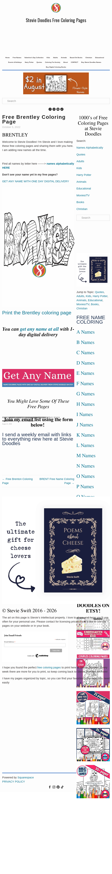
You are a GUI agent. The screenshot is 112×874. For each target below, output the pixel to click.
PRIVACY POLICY (13, 781)
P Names (85, 486)
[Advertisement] (56, 39)
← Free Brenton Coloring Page (17, 481)
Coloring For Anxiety (52, 62)
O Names (85, 476)
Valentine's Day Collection (34, 57)
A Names (85, 331)
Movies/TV (83, 195)
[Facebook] (50, 109)
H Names (85, 404)
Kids (48, 57)
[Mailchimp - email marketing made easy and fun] (38, 655)
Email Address (9, 642)
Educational (99, 57)
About (65, 62)
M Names (86, 455)
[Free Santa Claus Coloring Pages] (23, 414)
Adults (55, 57)
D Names (85, 362)
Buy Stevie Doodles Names (91, 62)
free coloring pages (49, 667)
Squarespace (26, 777)
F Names (85, 383)
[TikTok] (61, 109)
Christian (88, 57)
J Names (84, 424)
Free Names (17, 57)
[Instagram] (54, 109)
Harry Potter (29, 62)
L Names (85, 445)
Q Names (85, 496)
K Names (85, 434)
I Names (84, 414)
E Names (85, 373)
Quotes (39, 62)
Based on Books (76, 57)
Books (80, 202)
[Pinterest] (58, 109)
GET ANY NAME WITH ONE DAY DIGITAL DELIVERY (35, 181)
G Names (85, 393)
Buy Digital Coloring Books (56, 67)
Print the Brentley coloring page (36, 312)
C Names (85, 352)
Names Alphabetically (89, 147)
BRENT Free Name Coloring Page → (56, 481)
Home (7, 57)
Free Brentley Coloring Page (34, 119)
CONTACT (74, 62)
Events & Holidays (15, 62)
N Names (85, 465)
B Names (85, 342)
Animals (64, 57)
